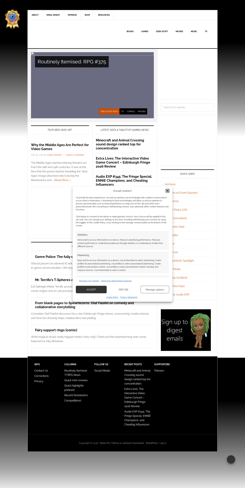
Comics (131, 111)
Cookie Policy (112, 297)
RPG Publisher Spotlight (179, 260)
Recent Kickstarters (76, 395)
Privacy (39, 381)
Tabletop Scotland (176, 277)
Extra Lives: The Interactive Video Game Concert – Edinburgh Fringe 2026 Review (123, 162)
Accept (91, 289)
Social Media (172, 269)
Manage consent (231, 459)
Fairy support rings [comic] (56, 330)
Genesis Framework (133, 443)
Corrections (41, 376)
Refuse (123, 289)
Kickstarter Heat (174, 226)
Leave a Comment (75, 155)
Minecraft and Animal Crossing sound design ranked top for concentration (120, 144)
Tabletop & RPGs (109, 111)
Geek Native (56, 34)
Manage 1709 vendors (89, 281)
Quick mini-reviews (76, 380)
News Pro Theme (109, 443)
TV (122, 111)
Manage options (155, 289)
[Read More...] (62, 180)
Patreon (159, 370)
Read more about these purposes (116, 281)
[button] (167, 190)
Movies (142, 111)
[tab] (109, 111)
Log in (163, 443)
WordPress (152, 443)
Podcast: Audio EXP (177, 294)
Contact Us (41, 370)
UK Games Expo (175, 286)
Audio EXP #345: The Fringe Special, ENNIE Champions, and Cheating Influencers (124, 181)
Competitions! (72, 400)
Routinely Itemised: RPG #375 (72, 62)
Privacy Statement (128, 297)
